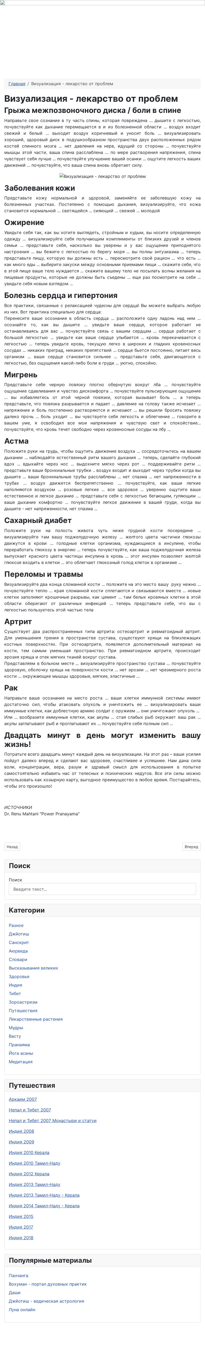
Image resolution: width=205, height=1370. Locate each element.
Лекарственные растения (36, 1019)
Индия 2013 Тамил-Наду (34, 1184)
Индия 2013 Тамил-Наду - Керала (44, 1195)
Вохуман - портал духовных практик (48, 1284)
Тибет (15, 993)
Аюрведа (18, 951)
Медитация (21, 1061)
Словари (18, 959)
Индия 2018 (21, 1237)
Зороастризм (23, 1002)
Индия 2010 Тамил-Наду (34, 1163)
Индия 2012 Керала (29, 1173)
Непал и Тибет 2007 (30, 1110)
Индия (15, 985)
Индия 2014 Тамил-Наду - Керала (44, 1205)
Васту (15, 1036)
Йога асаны (21, 1053)
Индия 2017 (21, 1227)
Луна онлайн (22, 1309)
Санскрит (19, 942)
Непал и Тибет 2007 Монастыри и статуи (53, 1120)
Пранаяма (19, 1044)
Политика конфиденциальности (56, 1356)
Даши (15, 1292)
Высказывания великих (33, 968)
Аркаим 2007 (23, 1099)
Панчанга (18, 1275)
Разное (16, 925)
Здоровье (19, 976)
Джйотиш (19, 933)
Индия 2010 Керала (29, 1152)
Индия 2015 (21, 1216)
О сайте (111, 1356)
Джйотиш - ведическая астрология (46, 1301)
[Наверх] (198, 1363)
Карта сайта (155, 1356)
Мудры (16, 1027)
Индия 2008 (21, 1131)
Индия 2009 (21, 1141)
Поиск (15, 879)
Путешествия (23, 1010)
